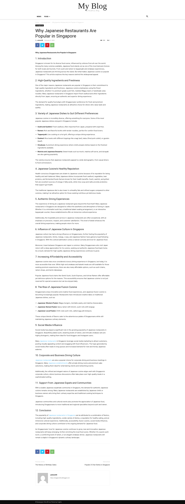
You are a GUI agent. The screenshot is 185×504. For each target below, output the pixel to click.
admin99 (40, 40)
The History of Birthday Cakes (45, 465)
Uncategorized (45, 22)
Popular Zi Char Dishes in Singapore (97, 465)
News (39, 16)
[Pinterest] (47, 45)
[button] (147, 17)
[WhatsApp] (52, 45)
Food (46, 16)
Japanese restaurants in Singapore (62, 415)
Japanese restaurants (48, 341)
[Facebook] (37, 45)
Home (37, 22)
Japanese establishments (58, 363)
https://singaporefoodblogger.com (60, 478)
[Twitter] (42, 45)
